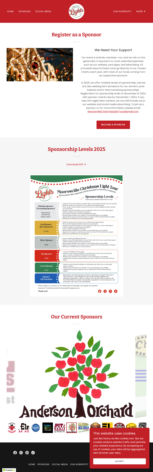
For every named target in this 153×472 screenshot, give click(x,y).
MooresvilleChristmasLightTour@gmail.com (113, 111)
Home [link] (10, 11)
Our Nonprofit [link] (122, 11)
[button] (141, 11)
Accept (119, 461)
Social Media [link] (43, 11)
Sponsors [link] (25, 11)
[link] (76, 11)
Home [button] (32, 464)
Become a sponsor (113, 124)
